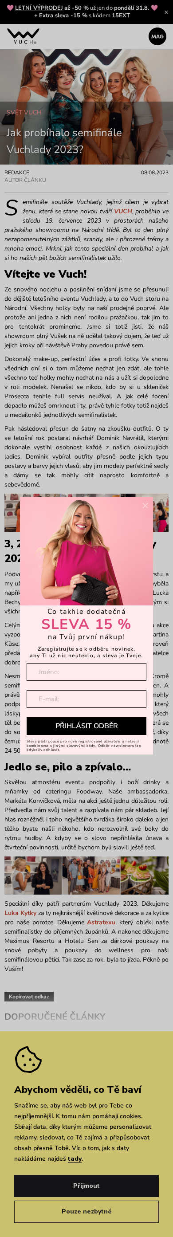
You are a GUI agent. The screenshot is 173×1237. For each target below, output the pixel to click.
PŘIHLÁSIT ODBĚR (86, 726)
